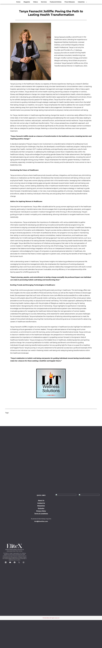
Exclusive (41, 508)
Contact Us (41, 503)
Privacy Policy (41, 511)
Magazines (41, 505)
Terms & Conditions (41, 513)
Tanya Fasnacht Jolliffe (62, 37)
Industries (81, 2)
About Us (41, 500)
